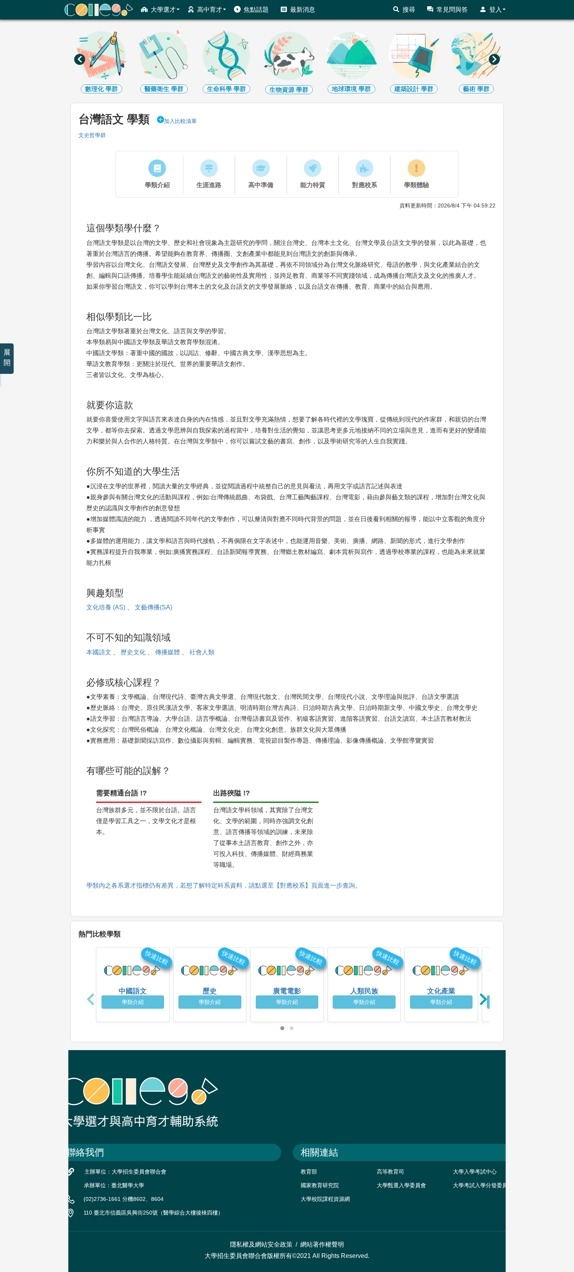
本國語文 (98, 652)
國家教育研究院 (320, 1185)
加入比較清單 (180, 121)
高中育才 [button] (209, 9)
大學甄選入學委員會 (401, 1185)
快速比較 (156, 957)
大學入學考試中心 (475, 1171)
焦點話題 (256, 9)
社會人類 (201, 652)
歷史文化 (133, 652)
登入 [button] (495, 9)
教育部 (309, 1171)
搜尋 (409, 9)
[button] (282, 1028)
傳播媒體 (167, 652)
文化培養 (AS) (105, 607)
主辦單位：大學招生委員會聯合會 (125, 1171)
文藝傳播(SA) (153, 607)
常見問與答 (452, 9)
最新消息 (302, 9)
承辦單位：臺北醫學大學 (114, 1185)
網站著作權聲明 (322, 1244)
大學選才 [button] (163, 9)
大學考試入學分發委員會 (483, 1185)
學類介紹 (133, 1002)
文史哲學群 (92, 135)
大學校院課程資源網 (325, 1199)
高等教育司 (390, 1171)
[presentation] (79, 59)
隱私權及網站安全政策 (261, 1244)
